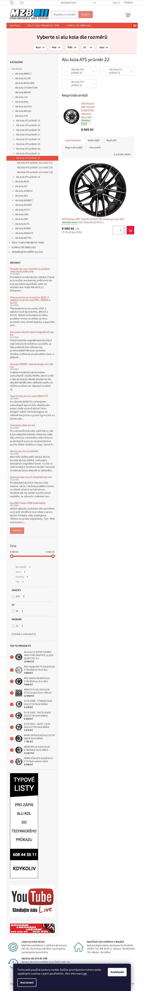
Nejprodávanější (73, 147)
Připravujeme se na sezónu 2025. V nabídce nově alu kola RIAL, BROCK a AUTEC (30, 300)
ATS (20, 596)
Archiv (17, 530)
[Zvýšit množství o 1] (125, 228)
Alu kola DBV (21, 219)
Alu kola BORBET (24, 200)
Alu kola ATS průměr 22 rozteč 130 (35, 167)
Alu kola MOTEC (23, 238)
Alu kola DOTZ (22, 210)
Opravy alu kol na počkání (24, 451)
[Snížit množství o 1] (125, 232)
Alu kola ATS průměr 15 (28, 125)
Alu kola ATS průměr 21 (28, 153)
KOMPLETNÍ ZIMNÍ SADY (24, 247)
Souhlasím (117, 972)
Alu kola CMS (21, 214)
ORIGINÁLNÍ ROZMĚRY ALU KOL (27, 252)
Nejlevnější (93, 140)
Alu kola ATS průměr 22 (28, 158)
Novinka (22, 577)
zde (85, 974)
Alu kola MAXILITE (24, 233)
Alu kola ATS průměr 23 (28, 177)
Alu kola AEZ (21, 196)
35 (19, 611)
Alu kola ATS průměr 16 (28, 130)
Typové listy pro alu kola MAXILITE (29, 396)
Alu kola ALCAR (23, 78)
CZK (115, 2)
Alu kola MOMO (23, 228)
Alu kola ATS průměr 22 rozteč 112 (35, 163)
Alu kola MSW (22, 181)
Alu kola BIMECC (23, 73)
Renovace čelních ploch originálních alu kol (32, 333)
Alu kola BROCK (23, 111)
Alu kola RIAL (21, 102)
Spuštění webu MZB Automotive (27, 503)
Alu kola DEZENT (23, 205)
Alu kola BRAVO (23, 92)
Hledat (85, 14)
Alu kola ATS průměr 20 (28, 149)
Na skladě (23, 567)
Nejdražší (111, 140)
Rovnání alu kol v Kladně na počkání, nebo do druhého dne (30, 270)
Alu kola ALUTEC (23, 106)
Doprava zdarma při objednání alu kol (31, 477)
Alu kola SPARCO (23, 191)
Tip (19, 582)
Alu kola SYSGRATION (26, 87)
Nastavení (26, 983)
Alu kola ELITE (22, 224)
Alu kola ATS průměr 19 (28, 144)
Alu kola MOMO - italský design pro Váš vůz (31, 365)
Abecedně (95, 147)
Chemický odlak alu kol (22, 425)
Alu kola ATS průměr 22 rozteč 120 (35, 172)
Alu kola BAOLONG (24, 83)
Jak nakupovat (68, 2)
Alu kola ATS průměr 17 (28, 134)
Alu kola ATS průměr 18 (28, 139)
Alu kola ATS (21, 116)
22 (19, 626)
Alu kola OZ (21, 186)
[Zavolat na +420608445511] (15, 2)
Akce (20, 572)
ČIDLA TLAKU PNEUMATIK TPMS (28, 242)
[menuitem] (15, 25)
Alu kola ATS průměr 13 (28, 120)
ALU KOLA (17, 69)
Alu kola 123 (21, 97)
